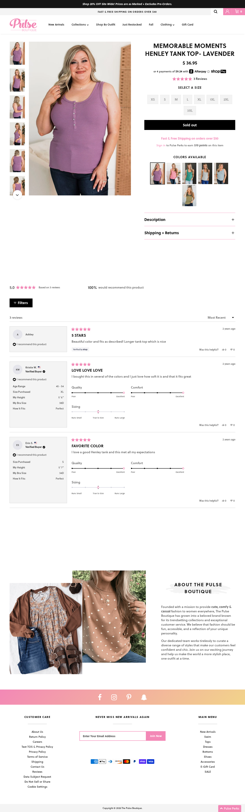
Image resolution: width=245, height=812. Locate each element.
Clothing (166, 24)
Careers (37, 742)
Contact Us (37, 767)
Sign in (161, 145)
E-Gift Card (208, 767)
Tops (208, 742)
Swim (207, 737)
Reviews (37, 772)
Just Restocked (132, 24)
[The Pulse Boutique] (23, 24)
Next (17, 194)
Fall (151, 24)
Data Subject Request (37, 777)
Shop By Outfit (105, 24)
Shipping (37, 762)
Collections (79, 24)
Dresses (207, 747)
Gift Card (187, 24)
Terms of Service (37, 757)
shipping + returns (161, 233)
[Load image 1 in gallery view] (80, 118)
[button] (189, 79)
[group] (80, 118)
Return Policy (37, 737)
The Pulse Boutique (132, 808)
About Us (37, 732)
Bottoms (208, 752)
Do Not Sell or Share (37, 782)
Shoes (208, 757)
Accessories (208, 762)
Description (154, 219)
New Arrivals (56, 24)
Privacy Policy (37, 752)
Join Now (156, 736)
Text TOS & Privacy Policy (37, 747)
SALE (208, 772)
